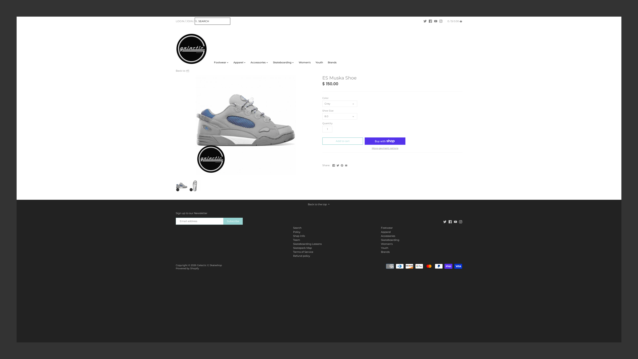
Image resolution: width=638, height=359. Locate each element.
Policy (296, 232)
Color (325, 98)
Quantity (327, 123)
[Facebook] (430, 21)
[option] (182, 186)
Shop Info (299, 236)
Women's (387, 243)
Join (189, 21)
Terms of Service (303, 251)
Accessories (388, 236)
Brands (385, 251)
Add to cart (343, 141)
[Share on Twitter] (338, 165)
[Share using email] (346, 165)
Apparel (386, 232)
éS (187, 70)
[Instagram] (440, 21)
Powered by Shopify (187, 268)
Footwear (387, 227)
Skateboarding (390, 239)
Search (297, 227)
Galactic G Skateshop (209, 265)
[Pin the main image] (342, 165)
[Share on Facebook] (333, 165)
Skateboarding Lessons (307, 243)
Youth (384, 247)
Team (296, 239)
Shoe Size (327, 110)
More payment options (385, 148)
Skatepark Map (302, 247)
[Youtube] (435, 21)
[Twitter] (425, 21)
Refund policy (301, 255)
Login (180, 21)
